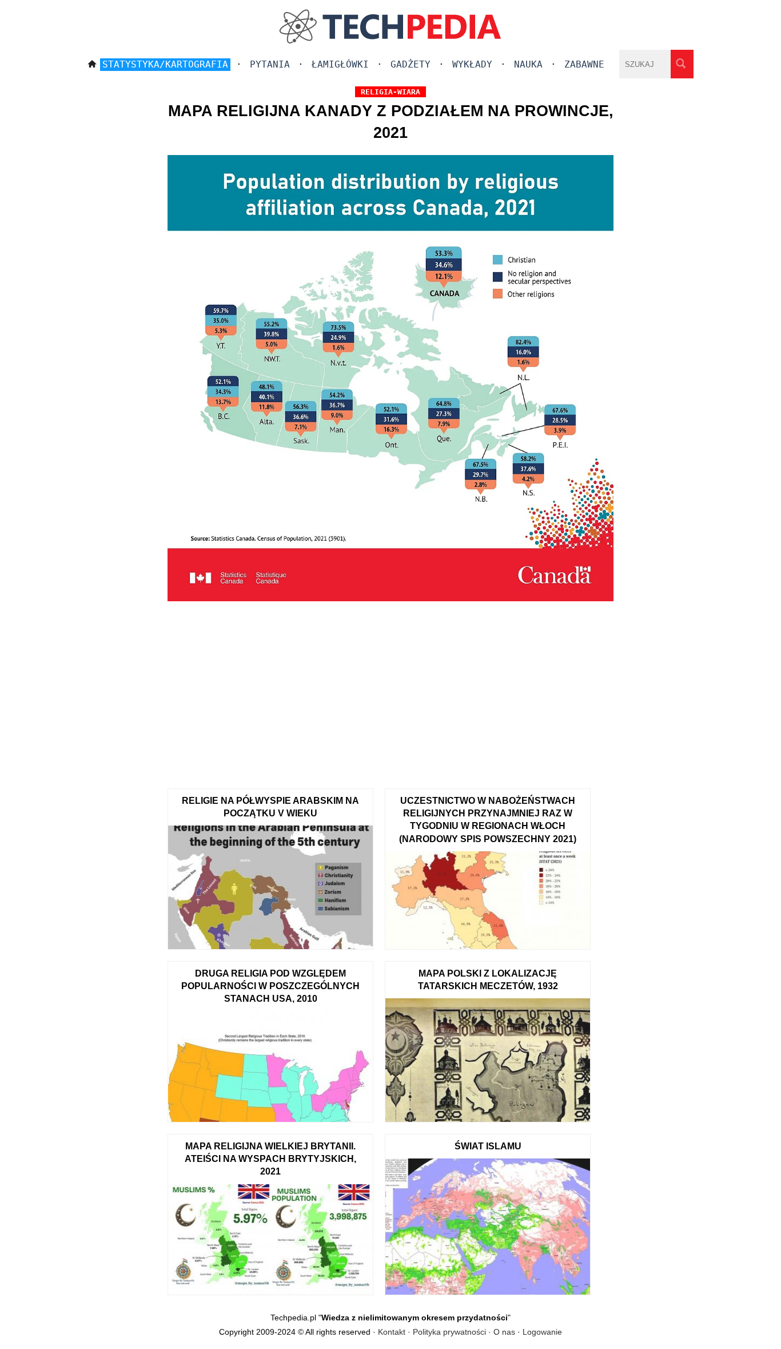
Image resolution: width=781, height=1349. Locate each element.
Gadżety (410, 64)
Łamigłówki (340, 64)
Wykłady (472, 64)
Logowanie (542, 1331)
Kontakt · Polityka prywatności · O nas (446, 1331)
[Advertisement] (390, 691)
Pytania (270, 64)
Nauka (528, 64)
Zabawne (584, 64)
